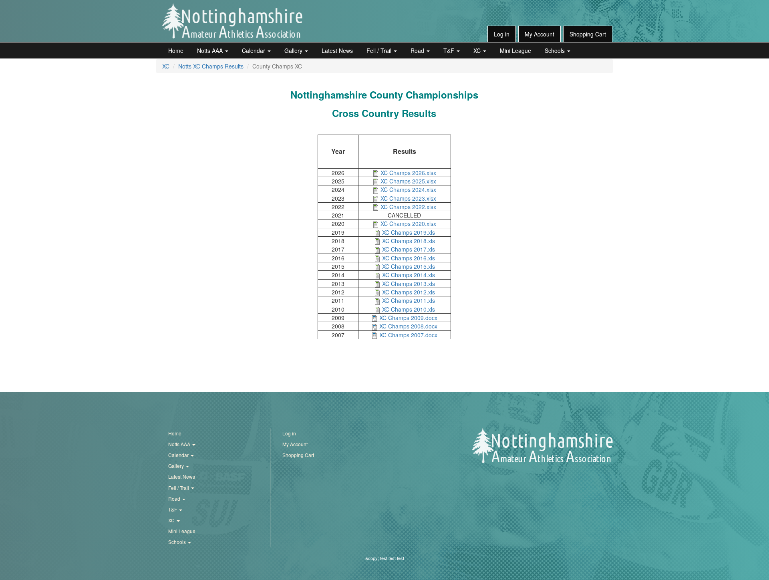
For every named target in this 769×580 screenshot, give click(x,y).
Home (175, 50)
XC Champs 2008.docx (408, 326)
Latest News (337, 50)
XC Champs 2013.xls (408, 284)
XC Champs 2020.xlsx (408, 224)
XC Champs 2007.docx (408, 335)
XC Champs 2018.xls (408, 241)
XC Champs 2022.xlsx (408, 207)
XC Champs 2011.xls (408, 300)
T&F (449, 50)
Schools (555, 50)
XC (477, 50)
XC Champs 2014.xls (408, 275)
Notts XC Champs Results (211, 66)
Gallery (294, 50)
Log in (501, 34)
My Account (539, 34)
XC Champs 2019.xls (408, 232)
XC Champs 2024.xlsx (408, 189)
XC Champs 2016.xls (408, 258)
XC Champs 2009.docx (408, 318)
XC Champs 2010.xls (408, 309)
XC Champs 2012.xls (408, 292)
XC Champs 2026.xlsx (408, 173)
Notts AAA (210, 50)
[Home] (232, 20)
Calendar (254, 50)
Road (418, 50)
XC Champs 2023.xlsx (408, 198)
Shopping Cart (588, 34)
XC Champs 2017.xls (408, 249)
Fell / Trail (379, 50)
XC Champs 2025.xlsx (408, 181)
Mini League (515, 50)
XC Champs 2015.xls (408, 266)
